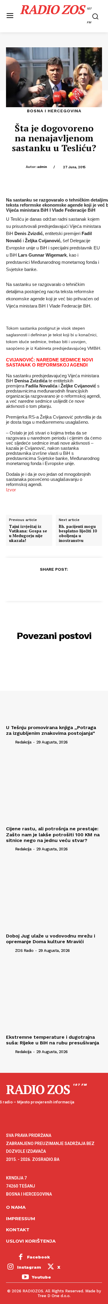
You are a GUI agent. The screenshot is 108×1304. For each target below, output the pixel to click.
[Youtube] (25, 1277)
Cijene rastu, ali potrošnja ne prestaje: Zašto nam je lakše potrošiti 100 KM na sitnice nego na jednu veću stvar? (53, 834)
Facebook (38, 1257)
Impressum (20, 1218)
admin (42, 167)
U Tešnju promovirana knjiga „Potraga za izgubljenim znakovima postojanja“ (51, 730)
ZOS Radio (24, 950)
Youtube (41, 1277)
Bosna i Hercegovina (54, 111)
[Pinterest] (54, 584)
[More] (81, 584)
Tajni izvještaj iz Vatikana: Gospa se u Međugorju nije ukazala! (28, 533)
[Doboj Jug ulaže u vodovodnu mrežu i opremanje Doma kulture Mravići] (54, 894)
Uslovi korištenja (31, 1241)
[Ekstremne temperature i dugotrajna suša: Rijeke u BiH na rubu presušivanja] (54, 995)
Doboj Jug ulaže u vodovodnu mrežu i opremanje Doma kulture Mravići (50, 938)
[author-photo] (10, 741)
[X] (40, 584)
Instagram (29, 1267)
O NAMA (16, 1207)
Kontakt (17, 1229)
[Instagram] (10, 1267)
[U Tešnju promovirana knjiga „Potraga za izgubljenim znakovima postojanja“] (54, 686)
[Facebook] (26, 584)
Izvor (11, 489)
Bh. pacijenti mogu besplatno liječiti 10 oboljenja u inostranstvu (78, 533)
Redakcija (23, 742)
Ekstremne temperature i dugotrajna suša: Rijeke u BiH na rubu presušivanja (52, 1040)
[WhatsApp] (68, 584)
